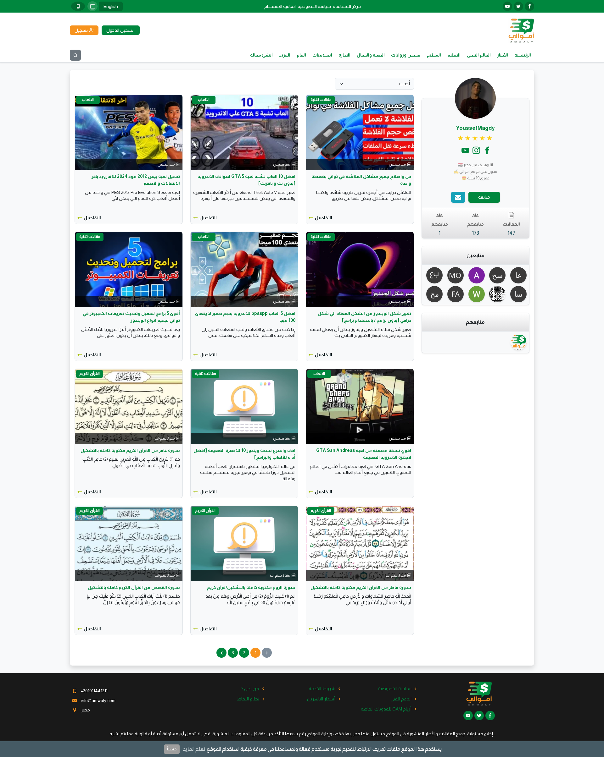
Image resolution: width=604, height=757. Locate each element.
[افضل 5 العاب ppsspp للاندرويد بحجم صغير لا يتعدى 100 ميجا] (244, 269)
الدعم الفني (401, 698)
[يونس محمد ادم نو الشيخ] (496, 294)
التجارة (344, 55)
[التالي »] (221, 653)
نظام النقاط (248, 698)
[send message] (458, 197)
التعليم (454, 55)
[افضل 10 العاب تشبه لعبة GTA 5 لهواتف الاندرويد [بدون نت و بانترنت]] (244, 131)
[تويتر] (518, 6)
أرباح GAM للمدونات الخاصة (386, 708)
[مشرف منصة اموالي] (517, 342)
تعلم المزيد (194, 749)
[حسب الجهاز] (92, 6)
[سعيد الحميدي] (517, 294)
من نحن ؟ (250, 688)
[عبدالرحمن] (433, 275)
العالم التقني (479, 55)
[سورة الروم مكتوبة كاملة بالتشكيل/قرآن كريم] (244, 543)
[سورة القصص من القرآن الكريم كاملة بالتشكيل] (128, 543)
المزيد (284, 55)
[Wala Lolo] (475, 294)
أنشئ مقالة (261, 55)
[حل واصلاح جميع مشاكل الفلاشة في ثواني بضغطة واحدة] (360, 131)
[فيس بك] (529, 6)
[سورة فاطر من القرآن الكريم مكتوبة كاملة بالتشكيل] (360, 543)
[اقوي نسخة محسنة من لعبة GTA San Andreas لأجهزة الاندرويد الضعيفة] (360, 406)
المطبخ (434, 55)
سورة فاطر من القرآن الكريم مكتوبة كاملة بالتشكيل (360, 587)
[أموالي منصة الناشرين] (521, 29)
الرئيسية (522, 55)
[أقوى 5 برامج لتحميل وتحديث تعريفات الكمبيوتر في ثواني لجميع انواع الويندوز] (128, 269)
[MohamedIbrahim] (454, 275)
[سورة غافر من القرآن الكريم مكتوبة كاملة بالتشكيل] (128, 406)
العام (301, 55)
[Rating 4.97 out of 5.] (475, 138)
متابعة (484, 197)
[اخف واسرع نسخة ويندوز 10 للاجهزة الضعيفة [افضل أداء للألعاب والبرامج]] (244, 406)
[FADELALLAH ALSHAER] (454, 294)
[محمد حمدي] (433, 294)
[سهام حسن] (496, 275)
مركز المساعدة (347, 6)
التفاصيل (323, 217)
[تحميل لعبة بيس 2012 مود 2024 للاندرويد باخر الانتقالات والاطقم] (128, 131)
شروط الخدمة (322, 688)
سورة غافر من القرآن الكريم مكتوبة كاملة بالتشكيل (130, 450)
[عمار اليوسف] (517, 275)
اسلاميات (322, 55)
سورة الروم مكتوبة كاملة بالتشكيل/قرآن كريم (251, 587)
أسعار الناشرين (321, 698)
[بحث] (75, 55)
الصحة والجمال (371, 55)
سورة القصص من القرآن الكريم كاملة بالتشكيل (134, 587)
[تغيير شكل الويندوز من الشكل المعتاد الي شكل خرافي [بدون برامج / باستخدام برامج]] (360, 269)
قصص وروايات (405, 55)
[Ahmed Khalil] (475, 275)
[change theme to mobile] (78, 6)
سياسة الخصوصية (314, 6)
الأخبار (502, 55)
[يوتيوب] (507, 6)
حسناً (171, 749)
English (110, 6)
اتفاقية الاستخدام (280, 6)
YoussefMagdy (475, 128)
